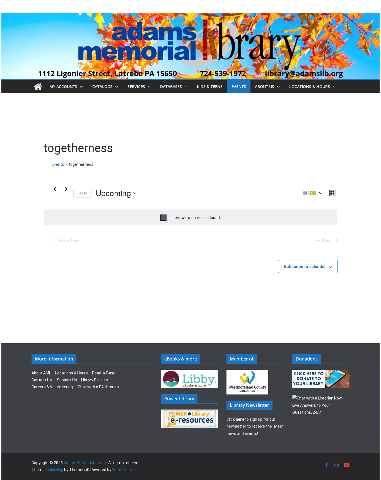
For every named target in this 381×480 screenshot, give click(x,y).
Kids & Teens (210, 86)
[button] (80, 87)
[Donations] (321, 373)
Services (136, 86)
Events (239, 86)
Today (82, 193)
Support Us (67, 380)
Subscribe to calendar (305, 266)
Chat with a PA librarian (98, 387)
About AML (41, 373)
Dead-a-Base (103, 373)
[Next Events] (65, 189)
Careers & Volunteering (52, 387)
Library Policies (94, 380)
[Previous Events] (55, 189)
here (240, 419)
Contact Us (42, 380)
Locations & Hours (71, 373)
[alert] (190, 217)
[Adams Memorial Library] (190, 17)
